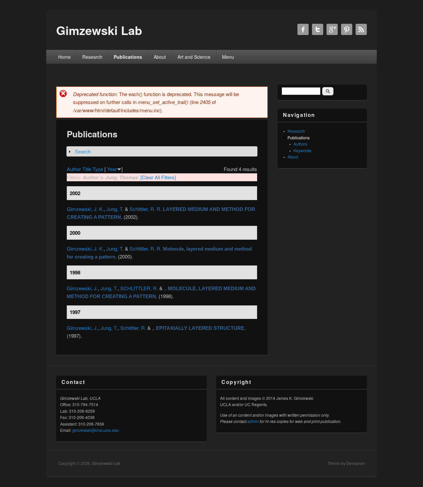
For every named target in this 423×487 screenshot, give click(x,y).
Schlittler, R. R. (146, 208)
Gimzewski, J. (82, 288)
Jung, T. (115, 208)
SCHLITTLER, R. (139, 288)
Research (92, 56)
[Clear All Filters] (158, 177)
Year (112, 168)
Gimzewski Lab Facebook (303, 29)
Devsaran (355, 463)
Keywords (302, 150)
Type (98, 168)
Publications (128, 56)
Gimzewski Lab (106, 463)
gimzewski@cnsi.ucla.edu (95, 430)
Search (83, 151)
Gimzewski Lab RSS (361, 29)
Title (86, 168)
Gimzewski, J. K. (85, 208)
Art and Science (194, 56)
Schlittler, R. (133, 327)
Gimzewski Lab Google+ (332, 29)
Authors (300, 144)
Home (64, 56)
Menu (228, 56)
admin (253, 421)
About (160, 56)
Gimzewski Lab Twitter (317, 29)
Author (74, 168)
